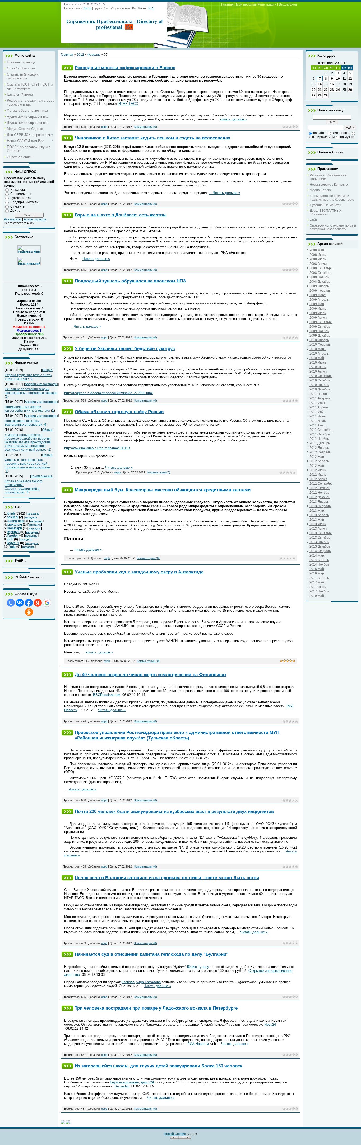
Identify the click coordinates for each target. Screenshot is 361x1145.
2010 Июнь (317, 362)
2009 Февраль (320, 291)
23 (332, 90)
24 (338, 90)
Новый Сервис (175, 1134)
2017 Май (316, 582)
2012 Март (317, 457)
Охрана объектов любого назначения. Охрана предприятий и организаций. (24, 486)
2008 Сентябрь (320, 268)
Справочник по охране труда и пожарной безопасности (333, 227)
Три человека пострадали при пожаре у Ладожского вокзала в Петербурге (156, 1008)
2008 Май (316, 250)
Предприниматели (24, 202)
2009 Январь (319, 286)
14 (320, 84)
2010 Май (316, 358)
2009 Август (318, 317)
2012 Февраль (320, 452)
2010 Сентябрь (320, 376)
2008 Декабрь (319, 282)
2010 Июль (317, 367)
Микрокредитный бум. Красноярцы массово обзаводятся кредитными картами (163, 489)
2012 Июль (317, 475)
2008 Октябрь (319, 273)
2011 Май (316, 412)
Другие (15, 211)
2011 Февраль (319, 398)
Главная (227, 4)
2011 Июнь (317, 416)
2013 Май (316, 519)
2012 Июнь (317, 470)
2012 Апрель (319, 461)
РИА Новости (198, 1044)
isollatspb (14, 528)
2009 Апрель (319, 299)
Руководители (20, 198)
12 (350, 79)
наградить (33, 513)
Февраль (93, 54)
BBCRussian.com (106, 695)
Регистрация (266, 4)
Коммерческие (42, 476)
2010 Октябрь (319, 380)
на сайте (319, 133)
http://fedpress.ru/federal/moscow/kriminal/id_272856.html (108, 393)
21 (320, 90)
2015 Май (316, 569)
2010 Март (317, 349)
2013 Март (317, 510)
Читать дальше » (233, 119)
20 (314, 90)
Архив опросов (35, 219)
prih (10, 539)
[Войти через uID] (11, 603)
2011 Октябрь (319, 434)
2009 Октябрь (319, 326)
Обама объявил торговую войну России (119, 411)
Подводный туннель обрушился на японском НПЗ (130, 281)
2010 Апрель (319, 353)
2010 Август (318, 371)
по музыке (347, 137)
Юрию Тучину (198, 967)
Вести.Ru (121, 1086)
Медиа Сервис (321, 190)
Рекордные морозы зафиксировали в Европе (125, 67)
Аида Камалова (148, 982)
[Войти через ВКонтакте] (20, 603)
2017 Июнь (317, 587)
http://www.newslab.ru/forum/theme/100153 (97, 448)
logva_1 (13, 543)
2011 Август (318, 425)
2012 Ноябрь (319, 492)
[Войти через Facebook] (29, 603)
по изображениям (321, 137)
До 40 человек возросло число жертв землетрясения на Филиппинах (150, 674)
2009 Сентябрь (320, 322)
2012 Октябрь (319, 488)
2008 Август (318, 264)
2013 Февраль (320, 506)
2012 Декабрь (319, 497)
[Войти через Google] (47, 603)
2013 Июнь (317, 524)
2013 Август (318, 528)
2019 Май (316, 596)
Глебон (12, 536)
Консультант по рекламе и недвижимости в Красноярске (332, 197)
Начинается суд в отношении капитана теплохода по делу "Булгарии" (151, 954)
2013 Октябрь (319, 537)
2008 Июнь (317, 255)
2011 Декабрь (319, 443)
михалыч (14, 524)
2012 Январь (319, 448)
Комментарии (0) (145, 126)
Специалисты (20, 194)
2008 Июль (317, 259)
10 (338, 79)
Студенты (17, 206)
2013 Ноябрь (319, 542)
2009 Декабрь (319, 335)
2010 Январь (319, 340)
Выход (284, 4)
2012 (80, 54)
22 (326, 90)
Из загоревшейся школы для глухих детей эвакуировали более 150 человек (158, 1065)
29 (326, 95)
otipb (11, 513)
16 (332, 84)
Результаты (12, 219)
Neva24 (270, 1024)
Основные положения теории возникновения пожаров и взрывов (31, 391)
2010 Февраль (320, 344)
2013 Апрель (319, 515)
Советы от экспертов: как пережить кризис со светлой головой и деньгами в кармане (27, 463)
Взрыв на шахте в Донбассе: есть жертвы (121, 215)
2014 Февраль (320, 551)
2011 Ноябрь (319, 439)
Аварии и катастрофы (41, 384)
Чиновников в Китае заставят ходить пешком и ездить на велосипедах (152, 137)
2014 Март (317, 555)
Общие (47, 370)
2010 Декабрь (319, 389)
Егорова (128, 982)
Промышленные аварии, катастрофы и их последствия (27, 408)
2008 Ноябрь (319, 277)
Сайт (313, 220)
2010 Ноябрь (319, 385)
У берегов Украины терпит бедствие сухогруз (125, 348)
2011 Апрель (318, 407)
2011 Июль (317, 421)
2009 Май (316, 304)
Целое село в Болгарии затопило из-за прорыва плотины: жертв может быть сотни (167, 877)
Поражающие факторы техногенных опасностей (24, 422)
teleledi (12, 517)
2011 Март (317, 403)
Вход (293, 4)
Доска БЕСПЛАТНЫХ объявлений (325, 212)
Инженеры (18, 189)
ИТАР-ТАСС (128, 104)
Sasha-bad (15, 521)
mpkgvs (13, 532)
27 (314, 95)
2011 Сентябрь (320, 430)
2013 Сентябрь (320, 533)
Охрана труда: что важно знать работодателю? (28, 377)
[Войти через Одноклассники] (29, 612)
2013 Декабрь (319, 546)
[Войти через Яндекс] (38, 603)
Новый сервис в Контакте (329, 184)
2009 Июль (317, 313)
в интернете (341, 133)
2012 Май (316, 466)
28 (320, 95)
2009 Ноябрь (319, 331)
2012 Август (318, 479)
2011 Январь (318, 394)
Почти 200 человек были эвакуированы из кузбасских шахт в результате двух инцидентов (174, 811)
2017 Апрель (319, 578)
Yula (12, 547)
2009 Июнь (317, 308)
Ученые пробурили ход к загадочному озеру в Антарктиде (139, 571)
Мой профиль (246, 4)
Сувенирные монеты (325, 205)
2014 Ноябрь (319, 564)
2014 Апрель (319, 560)
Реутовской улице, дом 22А (132, 1082)
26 (350, 90)
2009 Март (317, 295)
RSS (151, 8)
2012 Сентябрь (320, 484)
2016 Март (317, 573)
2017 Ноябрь (319, 591)
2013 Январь (319, 501)
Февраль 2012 (332, 63)
